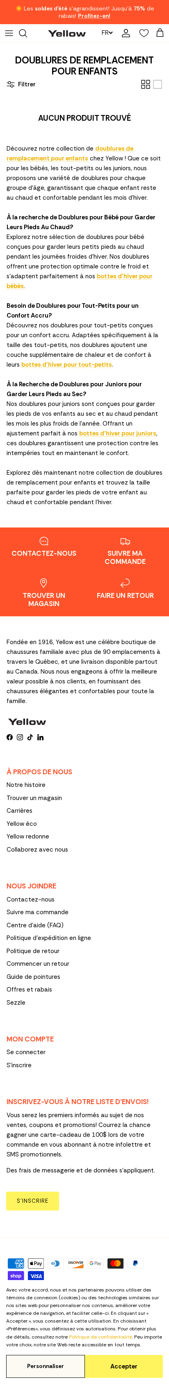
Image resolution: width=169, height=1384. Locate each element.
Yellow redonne (28, 836)
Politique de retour (33, 951)
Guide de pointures (33, 977)
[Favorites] (142, 33)
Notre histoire (26, 785)
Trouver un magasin (34, 798)
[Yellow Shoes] (66, 33)
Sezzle (16, 1003)
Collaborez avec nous (37, 849)
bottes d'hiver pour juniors (117, 433)
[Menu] (9, 33)
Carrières (19, 811)
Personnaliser (45, 1366)
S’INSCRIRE (32, 1200)
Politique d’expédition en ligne (49, 938)
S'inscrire (19, 1065)
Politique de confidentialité (100, 1337)
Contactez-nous (31, 899)
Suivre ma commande (38, 912)
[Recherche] (27, 33)
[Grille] (146, 84)
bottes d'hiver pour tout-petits (66, 365)
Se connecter (26, 1052)
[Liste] (157, 84)
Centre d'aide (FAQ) (35, 925)
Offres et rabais (29, 989)
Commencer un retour (38, 964)
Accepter (123, 1366)
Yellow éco (22, 824)
